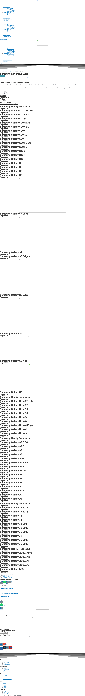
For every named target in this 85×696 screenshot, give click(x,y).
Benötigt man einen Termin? (7, 591)
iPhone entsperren (11, 14)
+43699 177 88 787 (7, 576)
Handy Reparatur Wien (9, 71)
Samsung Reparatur (11, 10)
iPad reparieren (6, 18)
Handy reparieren (10, 8)
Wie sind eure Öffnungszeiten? (7, 588)
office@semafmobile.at (7, 577)
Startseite (2, 71)
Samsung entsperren (11, 15)
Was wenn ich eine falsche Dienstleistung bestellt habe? (13, 598)
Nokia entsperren (10, 17)
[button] (42, 22)
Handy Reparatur (6, 7)
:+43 (6, 575)
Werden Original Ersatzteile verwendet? (9, 593)
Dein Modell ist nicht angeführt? (9, 104)
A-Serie (3, 99)
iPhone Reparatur (10, 9)
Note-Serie (4, 97)
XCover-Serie (5, 102)
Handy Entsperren (7, 12)
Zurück (2, 75)
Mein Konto (5, 20)
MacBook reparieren (7, 19)
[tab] (42, 588)
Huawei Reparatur (10, 11)
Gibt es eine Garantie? (5, 596)
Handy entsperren (10, 13)
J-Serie (3, 101)
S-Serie (3, 96)
